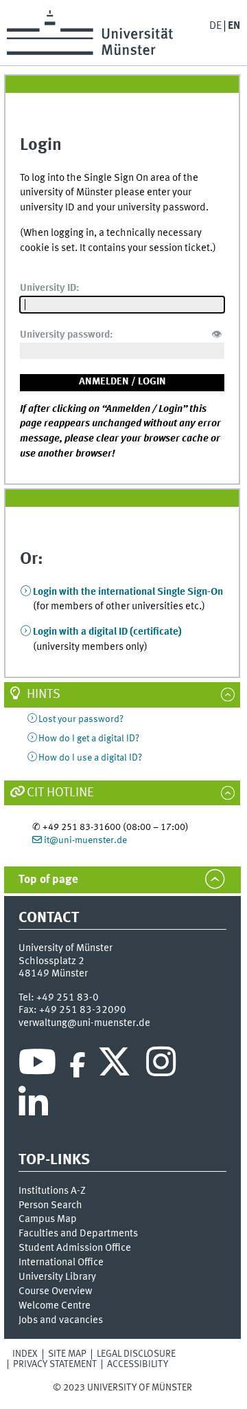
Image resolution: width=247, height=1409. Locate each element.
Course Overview (55, 1291)
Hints (43, 694)
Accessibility (137, 1364)
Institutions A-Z (52, 1191)
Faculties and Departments (78, 1233)
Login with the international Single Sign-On (128, 592)
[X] (116, 1065)
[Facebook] (77, 1065)
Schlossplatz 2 (51, 961)
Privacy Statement (55, 1364)
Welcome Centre (55, 1305)
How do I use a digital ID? (90, 758)
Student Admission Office (75, 1248)
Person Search (50, 1205)
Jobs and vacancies (61, 1320)
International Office (61, 1262)
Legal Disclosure (136, 1354)
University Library (57, 1276)
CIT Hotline (60, 793)
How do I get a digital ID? (88, 738)
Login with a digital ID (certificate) (107, 631)
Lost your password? (81, 719)
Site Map (67, 1354)
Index (25, 1354)
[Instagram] (161, 1065)
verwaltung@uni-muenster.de (84, 1023)
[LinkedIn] (33, 1106)
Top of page (48, 880)
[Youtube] (37, 1065)
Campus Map (48, 1219)
